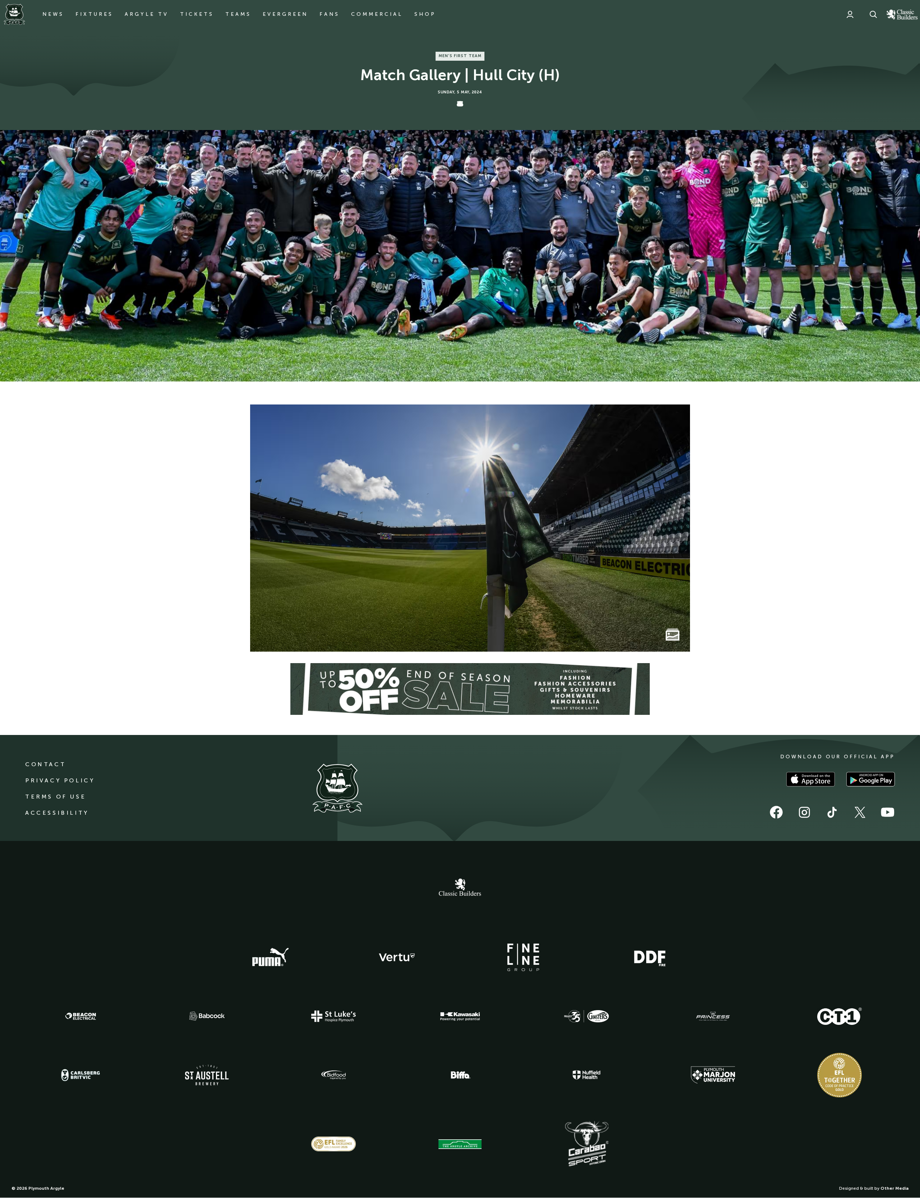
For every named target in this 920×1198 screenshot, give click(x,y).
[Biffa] (460, 1075)
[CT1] (839, 1016)
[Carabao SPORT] (586, 1144)
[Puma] (270, 957)
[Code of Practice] (839, 1075)
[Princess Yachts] (713, 1016)
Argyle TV (147, 14)
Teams (238, 14)
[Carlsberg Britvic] (80, 1075)
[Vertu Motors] (396, 957)
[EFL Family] (333, 1144)
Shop (425, 14)
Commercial (377, 14)
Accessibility (57, 812)
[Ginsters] (586, 1016)
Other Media (894, 1188)
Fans (329, 14)
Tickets (197, 14)
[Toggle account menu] (850, 14)
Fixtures (94, 14)
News (53, 14)
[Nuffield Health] (586, 1074)
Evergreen (285, 14)
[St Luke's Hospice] (333, 1016)
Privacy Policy (60, 780)
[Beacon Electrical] (80, 1016)
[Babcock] (207, 1016)
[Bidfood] (333, 1075)
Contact (45, 764)
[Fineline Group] (523, 957)
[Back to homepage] (14, 14)
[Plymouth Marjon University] (713, 1075)
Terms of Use (55, 796)
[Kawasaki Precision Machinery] (460, 1016)
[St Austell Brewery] (207, 1075)
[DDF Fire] (649, 957)
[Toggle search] (873, 14)
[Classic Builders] (460, 888)
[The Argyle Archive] (460, 1144)
